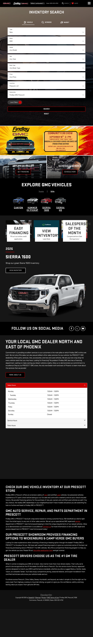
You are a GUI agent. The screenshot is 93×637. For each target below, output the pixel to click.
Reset (46, 114)
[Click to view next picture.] (86, 141)
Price (11, 74)
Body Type (12, 65)
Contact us (47, 527)
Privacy (44, 598)
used (59, 495)
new (45, 495)
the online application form (43, 550)
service (77, 521)
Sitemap (38, 598)
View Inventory (15, 270)
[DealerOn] (46, 595)
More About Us (15, 375)
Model (11, 47)
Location (12, 83)
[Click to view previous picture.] (7, 141)
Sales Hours (11, 385)
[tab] (28, 22)
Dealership (13, 92)
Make (11, 38)
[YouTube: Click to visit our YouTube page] (83, 328)
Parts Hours (11, 426)
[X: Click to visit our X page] (77, 328)
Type (11, 29)
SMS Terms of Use (53, 598)
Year (11, 56)
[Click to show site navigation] (89, 3)
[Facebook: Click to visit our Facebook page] (71, 328)
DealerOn (31, 598)
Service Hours (12, 421)
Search (46, 109)
